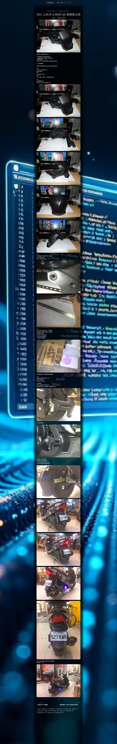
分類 (58, 2)
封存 (62, 2)
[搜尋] (65, 3)
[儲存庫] (70, 3)
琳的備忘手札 (51, 2)
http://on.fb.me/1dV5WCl (51, 66)
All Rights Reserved (61, 17)
